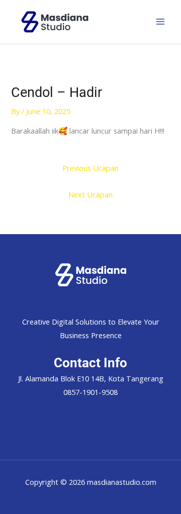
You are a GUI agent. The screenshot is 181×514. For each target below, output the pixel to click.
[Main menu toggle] (160, 21)
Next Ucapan (90, 194)
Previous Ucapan (90, 168)
